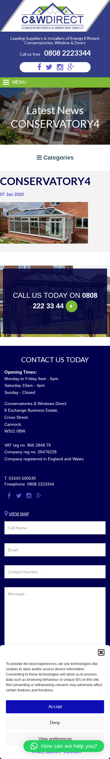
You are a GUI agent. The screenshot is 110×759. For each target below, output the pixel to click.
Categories (58, 157)
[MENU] (3, 82)
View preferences (55, 738)
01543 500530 (22, 478)
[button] (101, 652)
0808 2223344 (67, 53)
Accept (55, 706)
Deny (55, 722)
